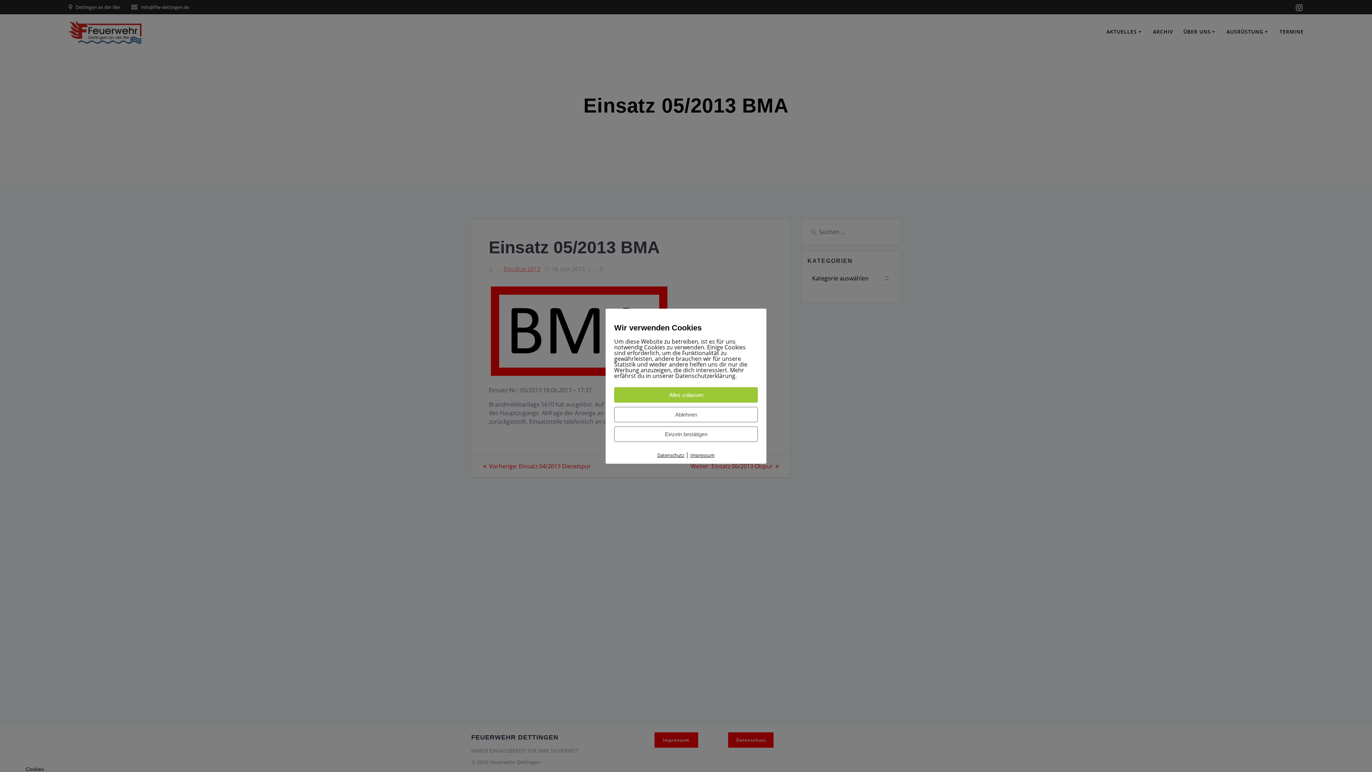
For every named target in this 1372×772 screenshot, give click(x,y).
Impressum (702, 455)
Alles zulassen (686, 395)
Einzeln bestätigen (686, 434)
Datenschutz (670, 455)
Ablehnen (686, 415)
